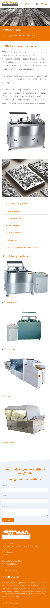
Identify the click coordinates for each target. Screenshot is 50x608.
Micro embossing (15, 218)
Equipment (8, 442)
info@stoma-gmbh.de (14, 561)
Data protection (13, 603)
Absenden (7, 520)
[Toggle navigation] (45, 4)
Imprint (4, 603)
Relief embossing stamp (17, 203)
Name (4, 485)
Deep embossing (14, 232)
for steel (7, 396)
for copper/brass (10, 349)
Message (6, 506)
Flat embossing (14, 211)
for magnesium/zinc (12, 302)
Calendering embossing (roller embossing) (24, 247)
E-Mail (4, 495)
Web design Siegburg (9, 570)
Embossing (12, 240)
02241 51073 (12, 564)
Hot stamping (13, 225)
